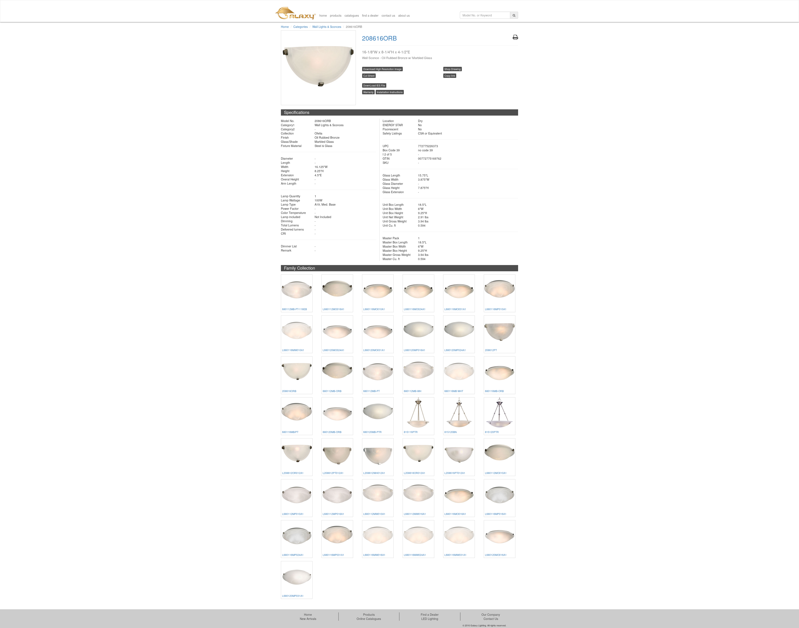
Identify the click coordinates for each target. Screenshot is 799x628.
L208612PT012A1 (333, 473)
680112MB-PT (371, 391)
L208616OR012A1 (414, 473)
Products (369, 614)
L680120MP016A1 (414, 350)
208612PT (491, 350)
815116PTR (411, 432)
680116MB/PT (290, 432)
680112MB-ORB (332, 391)
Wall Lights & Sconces (326, 27)
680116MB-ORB (494, 391)
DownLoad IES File (374, 85)
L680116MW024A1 (415, 554)
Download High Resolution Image (382, 69)
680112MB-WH (412, 391)
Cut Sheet (369, 75)
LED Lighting (429, 619)
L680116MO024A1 (415, 309)
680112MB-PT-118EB (294, 309)
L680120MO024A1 (333, 350)
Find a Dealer (430, 614)
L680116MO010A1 (374, 309)
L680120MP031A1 (293, 595)
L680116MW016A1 (374, 554)
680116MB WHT (453, 391)
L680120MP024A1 (455, 350)
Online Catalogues (369, 619)
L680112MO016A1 (333, 309)
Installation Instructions (390, 92)
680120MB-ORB (332, 432)
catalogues (352, 15)
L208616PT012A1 (454, 473)
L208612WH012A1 (374, 473)
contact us (388, 15)
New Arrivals (308, 619)
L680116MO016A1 (455, 514)
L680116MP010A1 (495, 309)
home (323, 15)
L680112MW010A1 (374, 514)
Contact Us (491, 619)
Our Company (490, 614)
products (335, 15)
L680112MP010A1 (293, 514)
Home (285, 27)
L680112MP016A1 (333, 514)
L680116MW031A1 (455, 554)
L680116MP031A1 (333, 554)
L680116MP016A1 (495, 514)
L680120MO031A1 (374, 350)
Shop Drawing (452, 69)
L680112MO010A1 (496, 473)
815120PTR (492, 432)
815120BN (450, 432)
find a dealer (370, 15)
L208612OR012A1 (293, 473)
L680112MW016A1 (415, 514)
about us (404, 15)
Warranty (368, 92)
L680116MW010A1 (293, 350)
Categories (300, 27)
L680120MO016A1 (496, 554)
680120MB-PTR (372, 432)
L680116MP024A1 (293, 554)
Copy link (449, 75)
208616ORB (289, 391)
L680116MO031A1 (455, 309)
